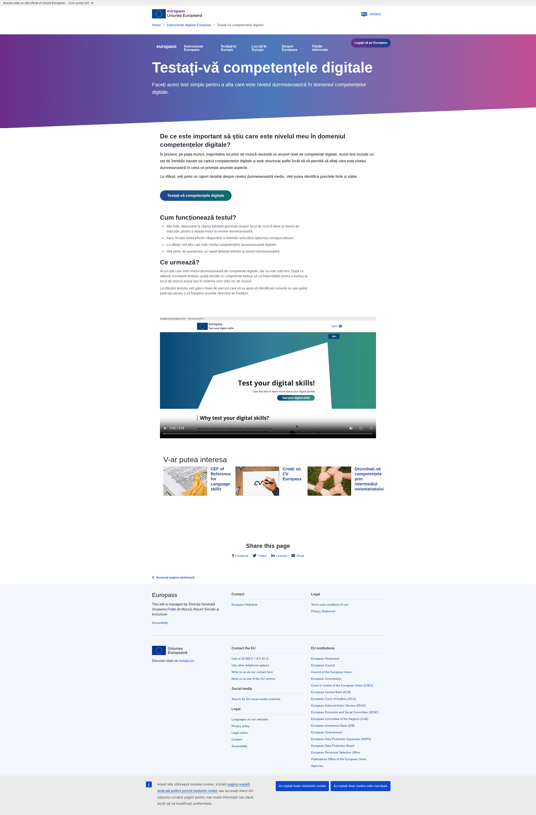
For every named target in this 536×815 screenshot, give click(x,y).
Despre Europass (289, 48)
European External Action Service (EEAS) (338, 705)
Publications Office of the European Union (338, 759)
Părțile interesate (320, 48)
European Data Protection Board (332, 745)
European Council (323, 665)
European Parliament (325, 658)
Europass (164, 595)
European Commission (326, 678)
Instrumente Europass (193, 48)
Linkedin (281, 555)
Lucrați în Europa (259, 48)
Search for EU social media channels (256, 699)
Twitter (262, 555)
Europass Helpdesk (244, 604)
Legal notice (240, 732)
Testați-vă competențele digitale (195, 195)
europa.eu (186, 661)
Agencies (317, 765)
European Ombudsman (326, 732)
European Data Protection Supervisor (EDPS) (341, 739)
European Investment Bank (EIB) (333, 725)
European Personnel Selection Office (335, 752)
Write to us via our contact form (252, 672)
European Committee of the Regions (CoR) (339, 719)
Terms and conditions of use (329, 604)
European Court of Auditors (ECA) (333, 698)
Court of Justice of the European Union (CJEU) (342, 685)
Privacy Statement (323, 611)
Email (300, 555)
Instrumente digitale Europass (189, 25)
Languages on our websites (250, 719)
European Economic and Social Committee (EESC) (345, 712)
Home (156, 25)
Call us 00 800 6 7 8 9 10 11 (250, 658)
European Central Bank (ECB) (331, 692)
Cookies (237, 739)
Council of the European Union (331, 672)
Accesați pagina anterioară (175, 577)
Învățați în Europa (228, 48)
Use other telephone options (250, 665)
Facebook (242, 555)
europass (166, 46)
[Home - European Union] (177, 14)
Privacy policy (241, 726)
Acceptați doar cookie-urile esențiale (361, 786)
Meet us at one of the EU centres (253, 678)
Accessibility (160, 622)
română (371, 14)
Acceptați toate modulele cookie (302, 786)
